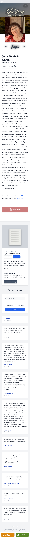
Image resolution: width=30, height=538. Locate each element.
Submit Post (15, 309)
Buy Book (16, 257)
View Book (8, 257)
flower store (20, 198)
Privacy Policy (11, 531)
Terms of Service (19, 531)
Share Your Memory (10, 282)
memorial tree (21, 196)
